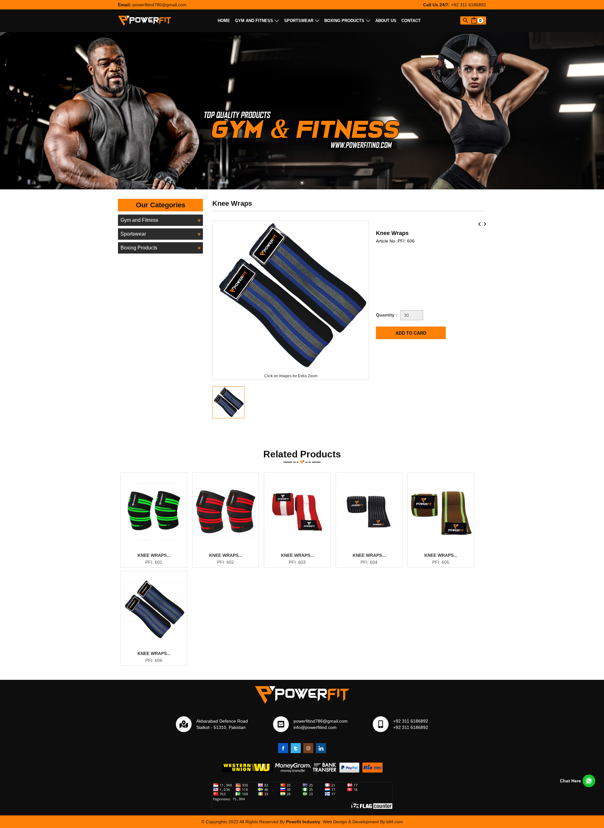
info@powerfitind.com (315, 727)
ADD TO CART (157, 562)
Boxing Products (344, 20)
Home (224, 20)
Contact (411, 20)
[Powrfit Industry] (144, 20)
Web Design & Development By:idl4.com (363, 821)
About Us (385, 20)
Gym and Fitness (254, 20)
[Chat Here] (589, 781)
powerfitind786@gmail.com (159, 4)
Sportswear (298, 20)
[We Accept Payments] (302, 767)
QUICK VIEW (157, 552)
